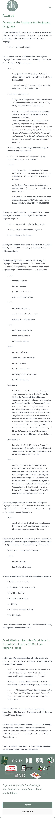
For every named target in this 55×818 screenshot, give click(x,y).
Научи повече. (27, 812)
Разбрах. (27, 805)
